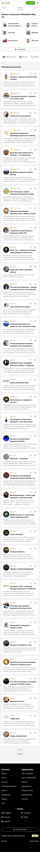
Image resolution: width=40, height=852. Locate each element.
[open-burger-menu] (37, 3)
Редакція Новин (27, 790)
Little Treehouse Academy (20, 307)
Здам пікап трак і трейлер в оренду (21, 271)
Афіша (4, 790)
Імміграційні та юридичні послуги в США (20, 626)
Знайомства (6, 795)
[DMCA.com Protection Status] (35, 836)
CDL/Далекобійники (9, 786)
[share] (30, 73)
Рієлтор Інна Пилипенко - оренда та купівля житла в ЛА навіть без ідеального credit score (23, 289)
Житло (4, 778)
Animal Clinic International (20, 116)
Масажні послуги (17, 701)
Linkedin (7, 821)
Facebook (27, 813)
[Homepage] (6, 3)
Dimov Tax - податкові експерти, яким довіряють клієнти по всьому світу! (23, 252)
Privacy (4, 841)
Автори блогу (27, 786)
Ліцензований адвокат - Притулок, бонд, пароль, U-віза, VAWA (22, 213)
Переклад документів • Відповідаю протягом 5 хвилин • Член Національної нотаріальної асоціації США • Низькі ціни (23, 136)
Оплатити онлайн (21, 829)
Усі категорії (21, 49)
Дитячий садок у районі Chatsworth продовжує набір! (22, 193)
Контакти (25, 799)
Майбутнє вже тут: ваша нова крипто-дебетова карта (22, 516)
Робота (4, 8)
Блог (3, 803)
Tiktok (26, 817)
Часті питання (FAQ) (29, 778)
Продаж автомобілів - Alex (21, 645)
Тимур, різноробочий (18, 736)
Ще (35, 8)
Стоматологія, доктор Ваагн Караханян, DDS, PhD (21, 232)
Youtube (7, 817)
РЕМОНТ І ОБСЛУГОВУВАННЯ (21, 569)
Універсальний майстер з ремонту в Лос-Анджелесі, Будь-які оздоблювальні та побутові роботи (23, 327)
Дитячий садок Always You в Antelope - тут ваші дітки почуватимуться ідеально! (21, 155)
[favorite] (35, 73)
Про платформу (27, 773)
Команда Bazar (27, 795)
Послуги (20, 8)
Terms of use (33, 841)
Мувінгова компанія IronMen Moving (21, 173)
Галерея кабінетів (17, 552)
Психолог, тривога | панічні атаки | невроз (23, 78)
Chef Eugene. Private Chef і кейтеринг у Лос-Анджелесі (21, 420)
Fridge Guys (14, 719)
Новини (4, 799)
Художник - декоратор (19, 459)
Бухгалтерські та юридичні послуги (20, 401)
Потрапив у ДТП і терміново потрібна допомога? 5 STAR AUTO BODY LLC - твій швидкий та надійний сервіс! (23, 589)
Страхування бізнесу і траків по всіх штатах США (23, 97)
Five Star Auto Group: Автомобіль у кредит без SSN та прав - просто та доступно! (23, 684)
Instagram (7, 813)
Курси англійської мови (19, 383)
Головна (20, 749)
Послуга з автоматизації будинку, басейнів (20, 440)
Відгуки (24, 782)
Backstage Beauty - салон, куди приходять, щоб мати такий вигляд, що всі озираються (22, 497)
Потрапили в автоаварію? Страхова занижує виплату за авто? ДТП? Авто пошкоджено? (22, 478)
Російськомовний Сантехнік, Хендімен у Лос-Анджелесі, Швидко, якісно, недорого (21, 346)
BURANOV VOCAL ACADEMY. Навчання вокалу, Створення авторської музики (22, 365)
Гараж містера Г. (17, 534)
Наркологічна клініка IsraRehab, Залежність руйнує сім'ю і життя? (23, 664)
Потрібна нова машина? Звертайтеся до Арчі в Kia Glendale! (20, 608)
